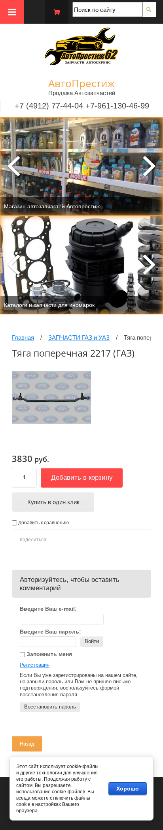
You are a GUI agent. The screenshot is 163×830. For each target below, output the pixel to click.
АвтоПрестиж (81, 83)
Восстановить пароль (50, 707)
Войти (92, 641)
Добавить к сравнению (43, 522)
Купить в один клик (53, 502)
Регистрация (34, 665)
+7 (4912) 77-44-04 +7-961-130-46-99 (82, 105)
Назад (27, 744)
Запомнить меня (48, 654)
